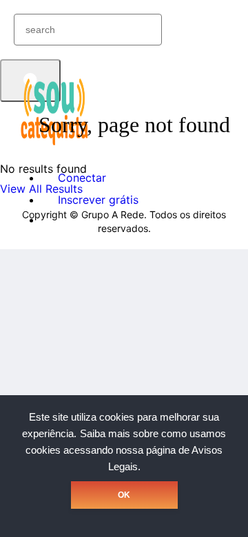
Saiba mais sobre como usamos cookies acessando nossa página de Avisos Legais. (125, 450)
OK (124, 495)
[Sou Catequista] (55, 144)
